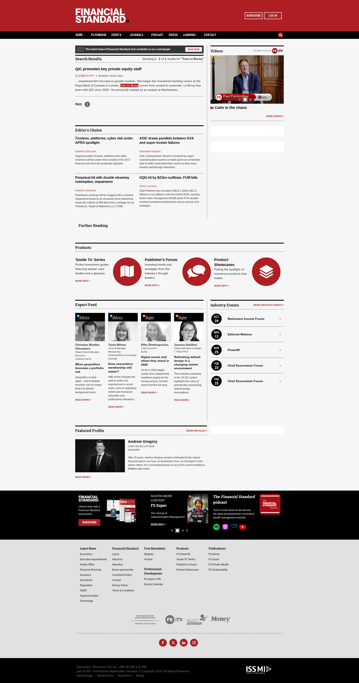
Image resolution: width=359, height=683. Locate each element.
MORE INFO (81, 281)
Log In (273, 15)
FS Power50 (98, 35)
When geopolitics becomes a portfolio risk (89, 368)
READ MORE (82, 400)
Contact (210, 35)
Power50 (234, 350)
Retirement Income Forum (246, 318)
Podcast (157, 35)
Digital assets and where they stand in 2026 (155, 360)
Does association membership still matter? (120, 367)
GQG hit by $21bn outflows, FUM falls (168, 177)
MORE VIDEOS (274, 116)
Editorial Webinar (240, 334)
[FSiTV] (277, 50)
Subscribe (253, 15)
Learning (189, 35)
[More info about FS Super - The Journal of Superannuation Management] (197, 508)
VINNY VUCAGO (148, 186)
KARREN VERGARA (85, 151)
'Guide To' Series (90, 260)
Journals (136, 35)
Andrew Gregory (142, 441)
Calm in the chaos (231, 108)
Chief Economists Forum (245, 365)
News (79, 35)
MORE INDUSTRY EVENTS (267, 305)
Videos (173, 35)
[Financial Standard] (102, 15)
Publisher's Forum (161, 260)
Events (116, 35)
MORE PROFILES (195, 430)
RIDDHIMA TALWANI (150, 151)
